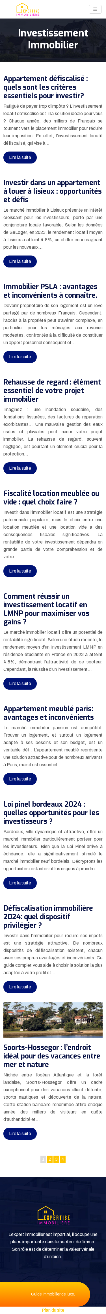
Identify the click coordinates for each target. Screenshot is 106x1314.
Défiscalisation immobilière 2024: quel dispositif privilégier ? (48, 917)
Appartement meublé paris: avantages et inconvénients (48, 713)
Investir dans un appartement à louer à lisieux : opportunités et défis (52, 191)
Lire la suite (20, 157)
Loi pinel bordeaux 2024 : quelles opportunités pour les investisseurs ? (51, 813)
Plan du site (53, 1310)
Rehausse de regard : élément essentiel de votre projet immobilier (52, 390)
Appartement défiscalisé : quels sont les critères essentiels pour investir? (45, 87)
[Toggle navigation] (95, 9)
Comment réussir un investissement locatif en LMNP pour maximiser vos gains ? (46, 609)
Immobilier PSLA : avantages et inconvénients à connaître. (50, 291)
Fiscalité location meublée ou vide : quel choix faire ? (51, 498)
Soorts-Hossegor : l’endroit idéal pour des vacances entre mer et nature (51, 1056)
